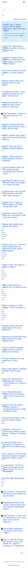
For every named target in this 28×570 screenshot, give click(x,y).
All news (4, 2)
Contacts (6, 561)
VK (6, 40)
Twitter (17, 40)
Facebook (11, 40)
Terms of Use (21, 561)
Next (22, 553)
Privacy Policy (13, 561)
